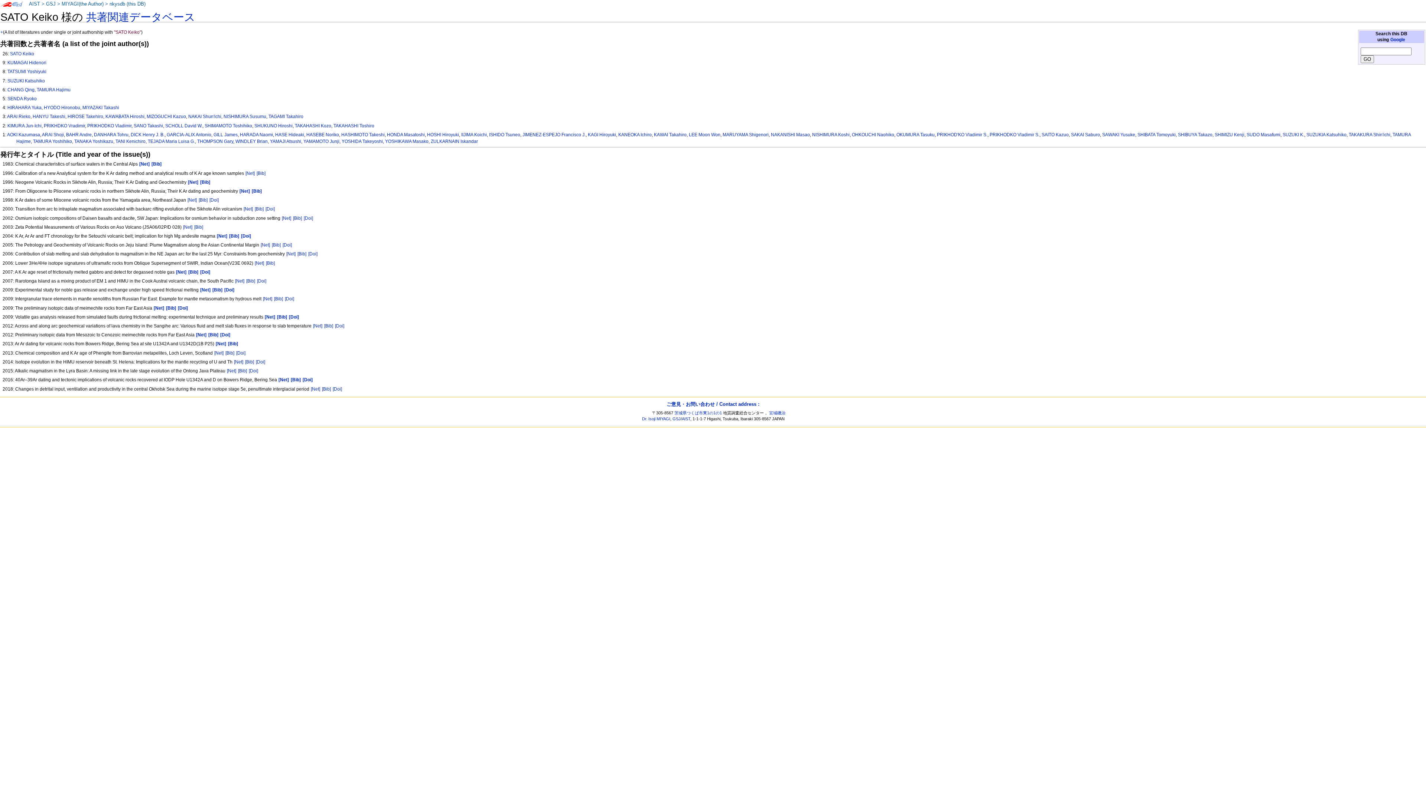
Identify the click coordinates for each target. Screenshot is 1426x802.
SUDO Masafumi (1263, 134)
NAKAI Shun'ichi (204, 116)
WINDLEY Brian (251, 141)
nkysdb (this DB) (128, 4)
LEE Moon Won (704, 134)
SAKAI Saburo (1085, 134)
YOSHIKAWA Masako (407, 141)
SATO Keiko (22, 53)
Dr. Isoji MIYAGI (656, 419)
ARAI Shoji (53, 134)
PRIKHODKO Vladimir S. (1014, 134)
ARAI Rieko (18, 116)
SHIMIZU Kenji (1229, 134)
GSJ (51, 4)
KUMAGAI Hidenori (26, 62)
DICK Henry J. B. (148, 134)
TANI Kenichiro (130, 141)
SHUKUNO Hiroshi (273, 125)
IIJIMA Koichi (474, 134)
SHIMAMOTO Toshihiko (228, 125)
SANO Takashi (148, 125)
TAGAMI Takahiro (285, 116)
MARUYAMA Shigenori (746, 134)
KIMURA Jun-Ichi (24, 125)
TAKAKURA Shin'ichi (1369, 134)
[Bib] (261, 173)
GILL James (226, 134)
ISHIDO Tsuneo (504, 134)
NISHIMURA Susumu (245, 116)
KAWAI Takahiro (670, 134)
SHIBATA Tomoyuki (1156, 134)
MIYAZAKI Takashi (100, 107)
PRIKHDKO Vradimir (64, 125)
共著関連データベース (140, 17)
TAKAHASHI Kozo (313, 125)
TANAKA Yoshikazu (93, 141)
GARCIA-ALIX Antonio (189, 134)
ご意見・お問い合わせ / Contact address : (713, 404)
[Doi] (214, 200)
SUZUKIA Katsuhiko (1326, 134)
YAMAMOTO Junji (321, 141)
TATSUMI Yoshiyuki (26, 71)
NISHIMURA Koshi (831, 134)
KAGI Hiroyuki (602, 134)
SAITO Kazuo (1055, 134)
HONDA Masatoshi (406, 134)
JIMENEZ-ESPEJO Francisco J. (554, 134)
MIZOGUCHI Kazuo (166, 116)
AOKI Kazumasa (23, 134)
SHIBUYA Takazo (1195, 134)
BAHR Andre (79, 134)
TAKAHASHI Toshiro (353, 125)
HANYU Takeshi (49, 116)
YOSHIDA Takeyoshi (362, 141)
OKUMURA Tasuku (915, 134)
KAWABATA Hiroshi (124, 116)
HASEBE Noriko (322, 134)
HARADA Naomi (256, 134)
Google (1397, 39)
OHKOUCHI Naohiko (873, 134)
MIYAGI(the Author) (83, 4)
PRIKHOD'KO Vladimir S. (962, 134)
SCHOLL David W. (183, 125)
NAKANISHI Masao (790, 134)
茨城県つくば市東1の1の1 (698, 413)
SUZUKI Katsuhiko (26, 81)
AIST (34, 4)
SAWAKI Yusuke (1118, 134)
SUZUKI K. (1293, 134)
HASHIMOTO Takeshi (363, 134)
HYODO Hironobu (62, 107)
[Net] (250, 173)
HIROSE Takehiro (85, 116)
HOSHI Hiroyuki (443, 134)
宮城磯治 (777, 413)
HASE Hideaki (289, 134)
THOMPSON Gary (215, 141)
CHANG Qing (21, 89)
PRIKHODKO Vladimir (109, 125)
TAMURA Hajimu (54, 89)
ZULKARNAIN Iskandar (454, 141)
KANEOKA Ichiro (635, 134)
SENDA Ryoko (22, 98)
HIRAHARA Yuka (24, 107)
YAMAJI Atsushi (285, 141)
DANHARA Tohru (111, 134)
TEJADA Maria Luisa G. (171, 141)
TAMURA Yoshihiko (52, 141)
